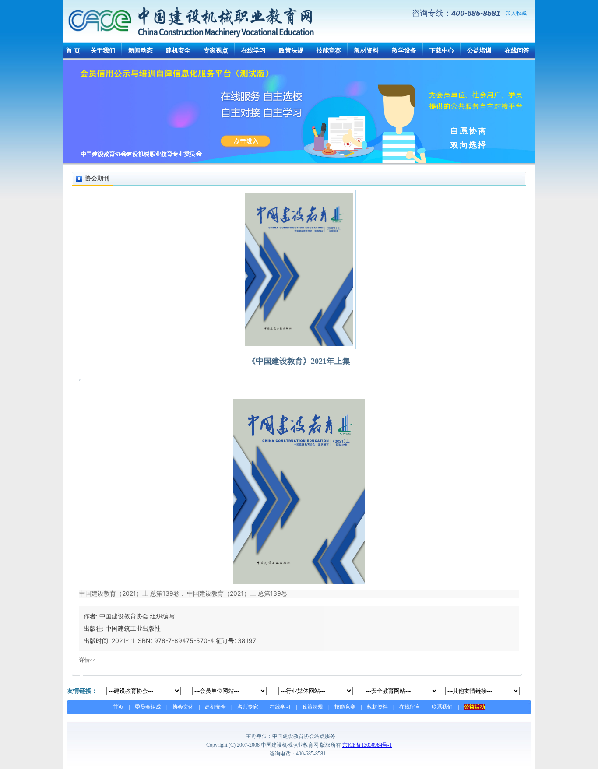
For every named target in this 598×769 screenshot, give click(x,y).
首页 (118, 707)
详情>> (87, 660)
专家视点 (216, 50)
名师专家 (247, 707)
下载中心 (441, 50)
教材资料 (366, 50)
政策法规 (291, 50)
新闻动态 (140, 50)
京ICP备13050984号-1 (367, 745)
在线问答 (517, 50)
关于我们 (103, 50)
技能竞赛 (329, 50)
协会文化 (182, 707)
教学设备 (404, 50)
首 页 (73, 50)
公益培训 (479, 50)
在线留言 (409, 707)
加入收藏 (516, 13)
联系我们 (442, 707)
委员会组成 (148, 707)
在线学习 (253, 50)
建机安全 (178, 50)
